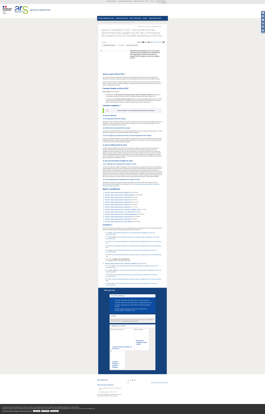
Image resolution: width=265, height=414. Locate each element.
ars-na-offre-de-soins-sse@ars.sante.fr (129, 321)
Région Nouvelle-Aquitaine (109, 45)
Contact (147, 1)
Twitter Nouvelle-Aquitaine (161, 2)
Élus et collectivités (135, 18)
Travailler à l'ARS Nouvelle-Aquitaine (125, 1)
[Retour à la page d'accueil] (21, 9)
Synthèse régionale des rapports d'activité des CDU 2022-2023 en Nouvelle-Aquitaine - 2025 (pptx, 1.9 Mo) (131, 309)
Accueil (101, 22)
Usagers (145, 18)
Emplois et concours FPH (138, 1)
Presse (152, 1)
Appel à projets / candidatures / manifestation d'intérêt (149, 26)
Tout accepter (45, 411)
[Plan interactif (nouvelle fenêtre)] (148, 391)
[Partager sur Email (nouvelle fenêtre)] (157, 42)
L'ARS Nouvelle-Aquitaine (111, 1)
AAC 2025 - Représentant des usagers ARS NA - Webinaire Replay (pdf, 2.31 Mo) (132, 305)
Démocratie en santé (155, 18)
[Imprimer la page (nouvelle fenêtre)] (163, 42)
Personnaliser (54, 411)
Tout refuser (37, 411)
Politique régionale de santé (106, 18)
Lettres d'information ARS (160, 1)
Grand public (121, 45)
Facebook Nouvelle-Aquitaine (159, 2)
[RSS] (166, 2)
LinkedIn (163, 2)
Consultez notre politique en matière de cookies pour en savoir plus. (17, 411)
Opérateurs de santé (122, 18)
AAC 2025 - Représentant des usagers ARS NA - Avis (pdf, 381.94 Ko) (132, 300)
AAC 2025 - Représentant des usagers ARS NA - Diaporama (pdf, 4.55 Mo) (133, 302)
